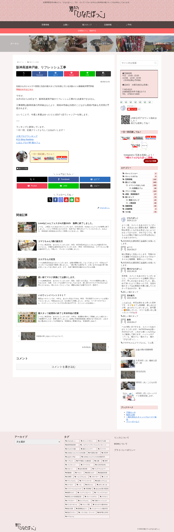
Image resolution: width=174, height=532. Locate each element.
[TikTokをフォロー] (136, 102)
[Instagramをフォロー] (60, 199)
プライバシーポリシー (124, 450)
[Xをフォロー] (50, 199)
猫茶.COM (130, 415)
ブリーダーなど (132, 421)
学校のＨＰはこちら (24, 89)
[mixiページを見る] (141, 102)
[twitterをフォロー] (122, 102)
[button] (103, 73)
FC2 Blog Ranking (24, 139)
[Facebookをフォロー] (55, 199)
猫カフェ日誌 (23, 168)
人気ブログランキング (27, 136)
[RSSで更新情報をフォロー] (151, 102)
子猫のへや (131, 412)
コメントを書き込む (63, 366)
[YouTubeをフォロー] (66, 199)
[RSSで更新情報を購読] (77, 199)
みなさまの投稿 (150, 161)
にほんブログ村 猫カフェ (28, 142)
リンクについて (121, 437)
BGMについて (120, 444)
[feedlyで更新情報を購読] (71, 199)
